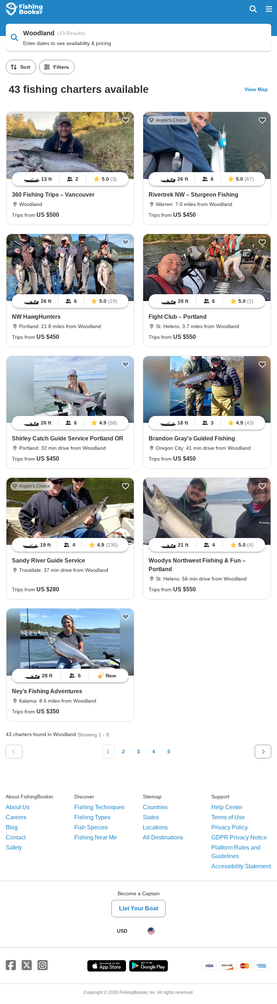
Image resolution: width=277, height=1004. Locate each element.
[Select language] (151, 931)
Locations (155, 827)
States (151, 817)
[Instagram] (43, 965)
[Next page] (263, 751)
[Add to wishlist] (125, 120)
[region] (70, 179)
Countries (155, 807)
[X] (27, 965)
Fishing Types (92, 817)
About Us (18, 807)
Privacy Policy (229, 827)
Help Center (226, 807)
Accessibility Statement (241, 866)
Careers (16, 817)
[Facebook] (11, 965)
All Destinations (163, 837)
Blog (12, 827)
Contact (16, 837)
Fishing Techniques (99, 807)
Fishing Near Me (95, 837)
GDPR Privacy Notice (239, 837)
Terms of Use (228, 817)
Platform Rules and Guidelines (235, 851)
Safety (14, 847)
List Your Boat (138, 908)
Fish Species (91, 827)
